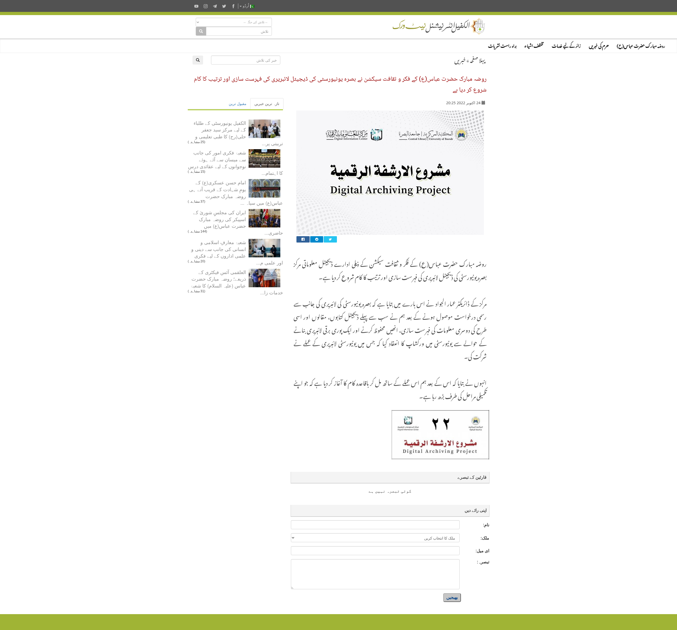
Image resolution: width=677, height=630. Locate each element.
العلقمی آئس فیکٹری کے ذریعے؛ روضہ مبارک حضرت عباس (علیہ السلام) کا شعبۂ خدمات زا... (236, 282)
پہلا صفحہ (477, 59)
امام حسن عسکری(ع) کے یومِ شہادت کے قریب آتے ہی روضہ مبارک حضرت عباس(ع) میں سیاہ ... (236, 192)
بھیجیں (452, 597)
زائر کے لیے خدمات (566, 45)
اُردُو (246, 6)
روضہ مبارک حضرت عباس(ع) (641, 45)
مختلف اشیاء (534, 45)
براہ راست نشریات (502, 45)
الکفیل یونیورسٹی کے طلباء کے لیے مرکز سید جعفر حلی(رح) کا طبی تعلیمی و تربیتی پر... (238, 133)
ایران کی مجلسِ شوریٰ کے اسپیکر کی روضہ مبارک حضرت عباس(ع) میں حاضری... (238, 222)
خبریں (460, 59)
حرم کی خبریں (599, 45)
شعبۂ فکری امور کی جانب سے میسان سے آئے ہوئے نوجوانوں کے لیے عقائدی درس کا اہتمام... (235, 162)
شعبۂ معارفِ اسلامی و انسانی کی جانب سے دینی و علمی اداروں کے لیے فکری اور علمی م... (237, 252)
